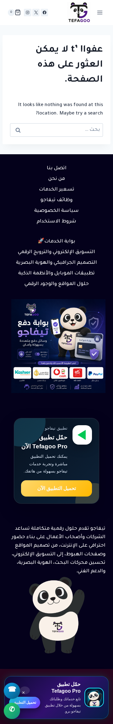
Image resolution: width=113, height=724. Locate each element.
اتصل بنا (57, 168)
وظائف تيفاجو (56, 200)
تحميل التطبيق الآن (56, 488)
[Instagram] (27, 12)
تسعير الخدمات (56, 189)
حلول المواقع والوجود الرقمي (56, 284)
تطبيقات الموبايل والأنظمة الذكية (56, 273)
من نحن (56, 179)
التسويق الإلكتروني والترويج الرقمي (56, 252)
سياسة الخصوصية (56, 211)
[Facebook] (44, 12)
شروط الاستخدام (56, 221)
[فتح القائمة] (99, 12)
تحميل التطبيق (24, 702)
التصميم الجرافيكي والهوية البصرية (56, 263)
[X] (36, 12)
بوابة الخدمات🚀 (56, 241)
